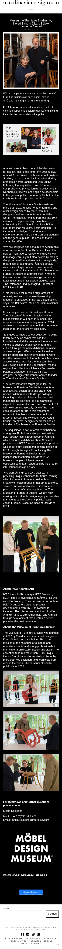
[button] (31, 11)
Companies (50, 939)
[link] (25, 875)
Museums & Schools (41, 941)
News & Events (14, 939)
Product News (33, 939)
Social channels (31, 944)
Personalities (18, 941)
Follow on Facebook (31, 892)
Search (6, 908)
